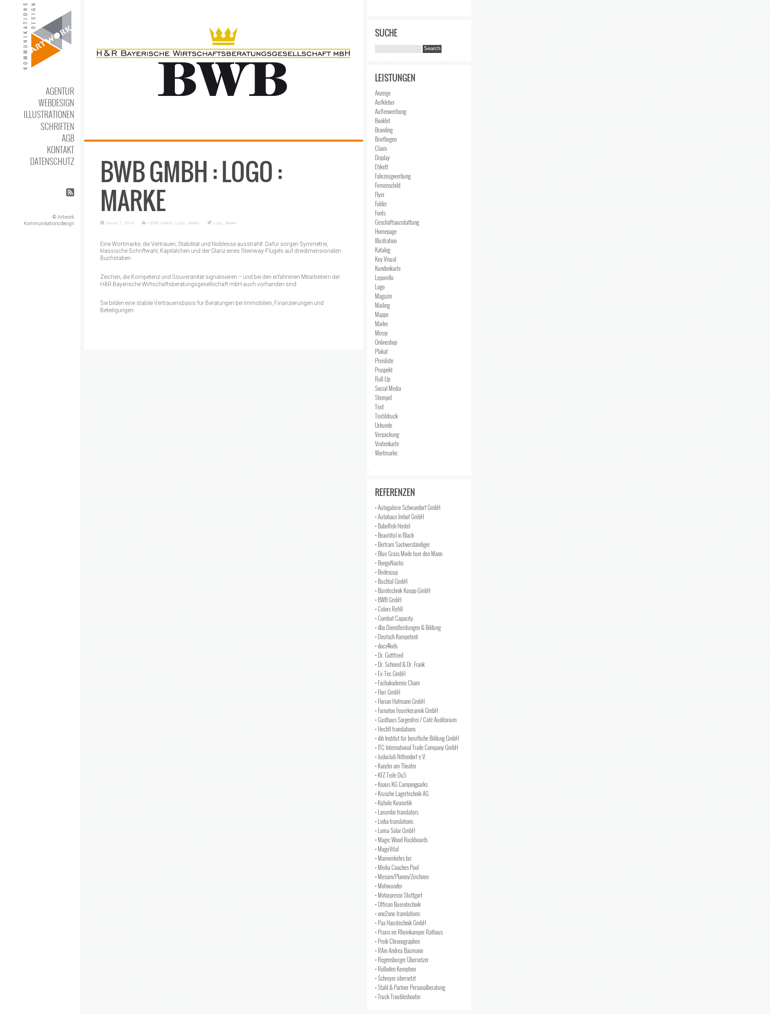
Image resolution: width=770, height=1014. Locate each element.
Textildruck (386, 415)
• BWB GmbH (159, 223)
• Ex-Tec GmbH (390, 673)
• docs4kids (386, 645)
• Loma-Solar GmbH (395, 830)
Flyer (380, 194)
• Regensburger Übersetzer (402, 959)
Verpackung (387, 434)
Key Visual (385, 258)
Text (379, 406)
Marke (193, 223)
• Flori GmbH (387, 691)
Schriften (57, 126)
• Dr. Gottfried (389, 654)
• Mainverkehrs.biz (393, 857)
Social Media (388, 388)
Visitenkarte (387, 443)
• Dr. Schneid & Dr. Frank (400, 664)
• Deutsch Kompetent (396, 636)
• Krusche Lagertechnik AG (402, 793)
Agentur (60, 91)
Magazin (383, 295)
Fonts (380, 212)
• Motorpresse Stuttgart (398, 894)
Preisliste (384, 360)
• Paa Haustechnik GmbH (400, 922)
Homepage (386, 231)
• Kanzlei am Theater (395, 765)
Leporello (384, 277)
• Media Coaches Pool (397, 867)
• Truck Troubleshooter (398, 996)
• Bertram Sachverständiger (402, 544)
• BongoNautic (389, 562)
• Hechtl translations (395, 728)
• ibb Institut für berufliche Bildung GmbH (417, 738)
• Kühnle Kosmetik (393, 802)
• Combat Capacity (394, 618)
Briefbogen (386, 138)
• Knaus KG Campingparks (401, 784)
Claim (381, 148)
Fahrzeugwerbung (393, 175)
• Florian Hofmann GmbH (400, 701)
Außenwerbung (390, 111)
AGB (68, 138)
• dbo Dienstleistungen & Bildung (408, 627)
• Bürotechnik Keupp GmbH (402, 590)
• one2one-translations (397, 913)
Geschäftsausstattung (397, 221)
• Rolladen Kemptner (395, 968)
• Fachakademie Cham (397, 682)
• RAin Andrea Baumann (399, 950)
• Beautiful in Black (394, 534)
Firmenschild (387, 185)
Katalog (382, 249)
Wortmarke (386, 452)
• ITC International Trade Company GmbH (416, 747)
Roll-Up (382, 378)
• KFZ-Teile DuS (390, 774)
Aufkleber (385, 102)
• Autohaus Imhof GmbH (399, 516)
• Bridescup (386, 571)
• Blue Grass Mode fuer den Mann (408, 553)
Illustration (386, 240)
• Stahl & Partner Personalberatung (410, 987)
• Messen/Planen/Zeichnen (402, 876)
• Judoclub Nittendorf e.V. (400, 756)
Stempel (383, 397)
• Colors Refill (389, 608)
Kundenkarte (388, 268)
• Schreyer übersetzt (395, 977)
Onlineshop (386, 341)
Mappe (382, 314)
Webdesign (56, 102)
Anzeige (383, 92)
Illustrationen (49, 114)
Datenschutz (52, 161)
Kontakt (60, 149)
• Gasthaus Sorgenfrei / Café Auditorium (416, 719)
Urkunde (383, 425)
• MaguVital (387, 848)
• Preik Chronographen (397, 941)
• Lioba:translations (394, 821)
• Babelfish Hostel (392, 525)
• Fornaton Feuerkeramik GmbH (406, 710)
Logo (180, 223)
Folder (381, 203)
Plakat (381, 351)
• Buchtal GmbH (391, 581)
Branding (384, 129)
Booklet (382, 120)
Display (382, 157)
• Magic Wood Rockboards (401, 839)
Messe (381, 332)
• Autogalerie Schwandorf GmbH (407, 507)
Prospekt (384, 369)
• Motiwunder (388, 885)
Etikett (381, 166)
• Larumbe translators (396, 811)
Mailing (382, 305)
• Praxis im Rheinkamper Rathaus (409, 931)
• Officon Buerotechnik (398, 904)
